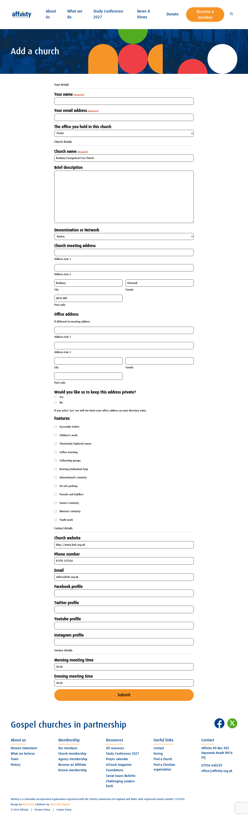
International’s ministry (73, 477)
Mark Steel (28, 804)
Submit (124, 694)
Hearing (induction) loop (74, 469)
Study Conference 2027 (122, 753)
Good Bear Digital (60, 804)
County (129, 289)
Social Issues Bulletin (120, 776)
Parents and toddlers (72, 494)
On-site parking (68, 486)
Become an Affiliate (72, 765)
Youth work (66, 520)
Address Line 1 (62, 259)
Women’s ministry (70, 511)
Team (14, 759)
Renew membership (72, 770)
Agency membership (72, 759)
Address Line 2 (62, 274)
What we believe (23, 753)
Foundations (114, 770)
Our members (67, 748)
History (16, 765)
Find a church (163, 759)
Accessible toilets (69, 426)
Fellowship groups (70, 460)
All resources (115, 748)
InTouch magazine (119, 765)
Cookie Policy (64, 809)
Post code (59, 305)
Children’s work (69, 435)
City (56, 289)
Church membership (72, 753)
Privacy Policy (42, 809)
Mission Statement (24, 748)
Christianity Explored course (76, 443)
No (61, 402)
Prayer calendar (117, 759)
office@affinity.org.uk (216, 771)
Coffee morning (69, 452)
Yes (62, 397)
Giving (158, 753)
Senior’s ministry (69, 503)
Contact (159, 748)
